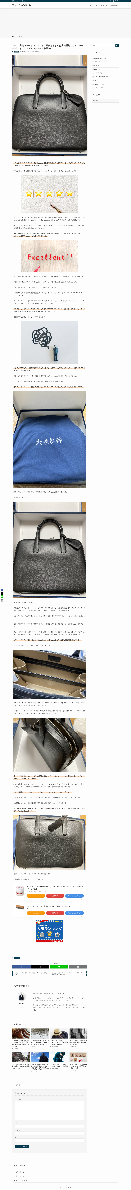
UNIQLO (98, 73)
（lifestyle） (99, 84)
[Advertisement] (65, 22)
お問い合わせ (20, 1172)
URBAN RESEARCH (101, 76)
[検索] (118, 1)
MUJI (97, 65)
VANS (96, 80)
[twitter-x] (111, 1)
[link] (34, 1010)
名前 (17, 1123)
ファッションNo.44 (21, 5)
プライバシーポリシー (23, 1180)
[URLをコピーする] (78, 966)
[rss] (115, 1)
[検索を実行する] (117, 45)
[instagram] (113, 1)
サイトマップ (20, 1176)
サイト (17, 1137)
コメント (18, 1099)
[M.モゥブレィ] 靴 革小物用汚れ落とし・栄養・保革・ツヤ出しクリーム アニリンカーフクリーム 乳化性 (55, 888)
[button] (21, 966)
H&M (97, 62)
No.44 (21, 1004)
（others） (16, 51)
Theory (97, 69)
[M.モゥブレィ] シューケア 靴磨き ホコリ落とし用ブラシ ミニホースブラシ (51, 906)
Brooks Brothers (100, 58)
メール (17, 1130)
